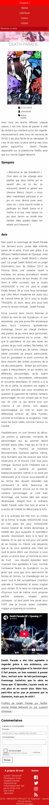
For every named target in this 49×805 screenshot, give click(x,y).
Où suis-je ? (24, 2)
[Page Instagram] (34, 789)
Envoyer (7, 760)
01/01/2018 (26, 107)
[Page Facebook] (34, 777)
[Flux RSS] (34, 795)
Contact (24, 23)
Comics (24, 18)
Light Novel (24, 13)
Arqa (30, 804)
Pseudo (5, 729)
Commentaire (8, 737)
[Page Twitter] (34, 783)
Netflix (24, 118)
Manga (24, 7)
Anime (23, 115)
